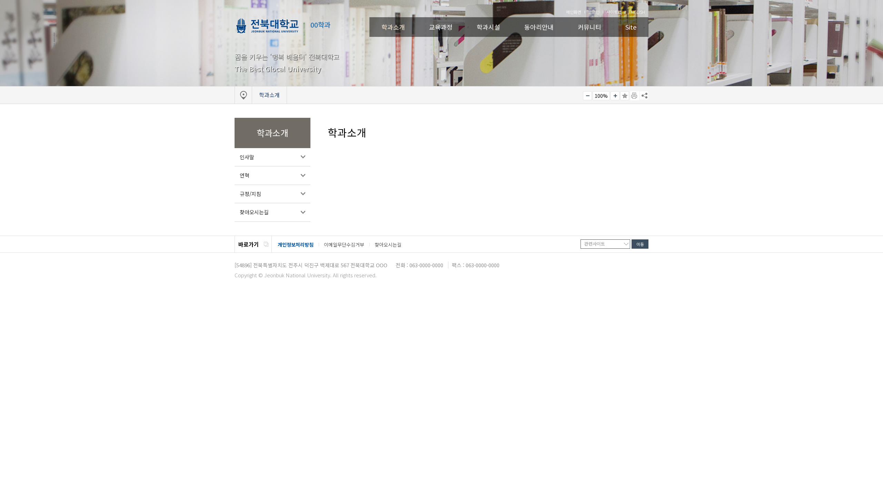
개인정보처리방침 (296, 244)
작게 (587, 95)
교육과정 (441, 26)
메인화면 (573, 12)
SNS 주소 (644, 95)
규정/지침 (250, 193)
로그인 (593, 12)
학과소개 (393, 26)
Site (630, 26)
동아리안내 (539, 26)
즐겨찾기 (624, 95)
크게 (615, 95)
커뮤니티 (589, 26)
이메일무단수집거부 (344, 244)
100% (601, 95)
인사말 (247, 157)
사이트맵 (614, 12)
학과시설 (488, 26)
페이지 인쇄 (634, 95)
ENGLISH (636, 12)
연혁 (244, 175)
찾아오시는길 (254, 212)
